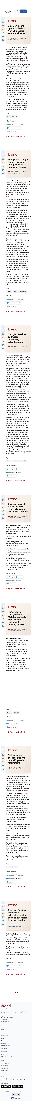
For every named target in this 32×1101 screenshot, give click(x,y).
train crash (14, 116)
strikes (15, 867)
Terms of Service (5, 1063)
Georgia (9, 461)
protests (16, 712)
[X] (10, 1079)
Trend (12, 60)
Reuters (25, 60)
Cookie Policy (4, 1070)
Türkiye (9, 291)
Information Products (6, 1057)
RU (19, 1098)
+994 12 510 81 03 (5, 1019)
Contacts (3, 1043)
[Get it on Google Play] (17, 1086)
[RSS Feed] (24, 1079)
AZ (16, 1098)
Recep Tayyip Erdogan (20, 291)
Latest (3, 1029)
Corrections (4, 1048)
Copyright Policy (5, 1068)
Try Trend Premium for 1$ (16, 136)
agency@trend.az (5, 1021)
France (9, 867)
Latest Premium (5, 1032)
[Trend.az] (6, 11)
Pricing (3, 1054)
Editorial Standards (6, 1045)
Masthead (3, 1040)
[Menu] (29, 11)
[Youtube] (13, 1079)
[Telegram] (17, 1079)
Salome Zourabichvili (19, 461)
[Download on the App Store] (6, 1086)
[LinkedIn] (20, 1079)
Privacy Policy (4, 1065)
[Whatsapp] (2, 1079)
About (2, 1038)
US (7, 116)
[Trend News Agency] (6, 1006)
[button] (2, 18)
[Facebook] (6, 1079)
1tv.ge (17, 365)
